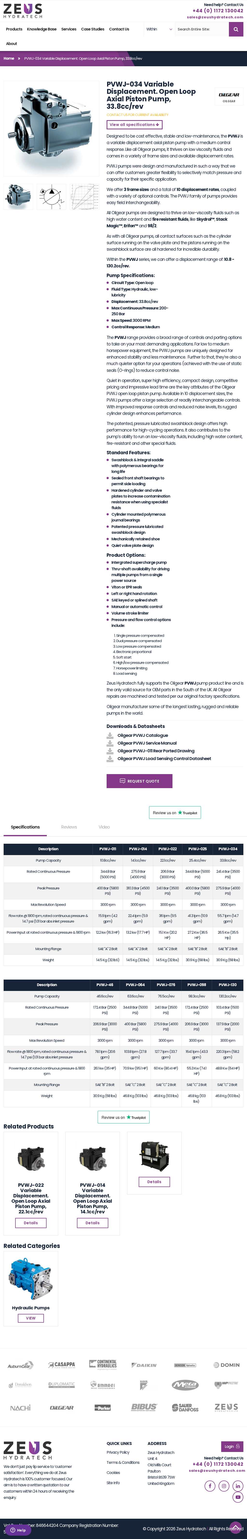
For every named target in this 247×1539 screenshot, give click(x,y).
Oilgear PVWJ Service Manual (147, 743)
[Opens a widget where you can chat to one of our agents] (18, 1530)
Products (14, 29)
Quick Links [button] (119, 1443)
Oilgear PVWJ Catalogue (142, 735)
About (11, 43)
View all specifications (133, 124)
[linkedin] (238, 1486)
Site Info (113, 1483)
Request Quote (142, 781)
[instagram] (224, 1486)
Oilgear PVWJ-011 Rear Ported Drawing (155, 751)
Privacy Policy (118, 1452)
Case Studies (92, 29)
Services (68, 29)
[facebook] (210, 1486)
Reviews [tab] (69, 827)
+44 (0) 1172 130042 (218, 10)
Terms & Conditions (123, 1462)
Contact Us (119, 29)
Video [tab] (104, 827)
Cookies (113, 1472)
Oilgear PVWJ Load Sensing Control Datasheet (164, 758)
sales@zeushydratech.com (215, 17)
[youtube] (238, 1497)
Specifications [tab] (25, 827)
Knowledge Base (41, 29)
